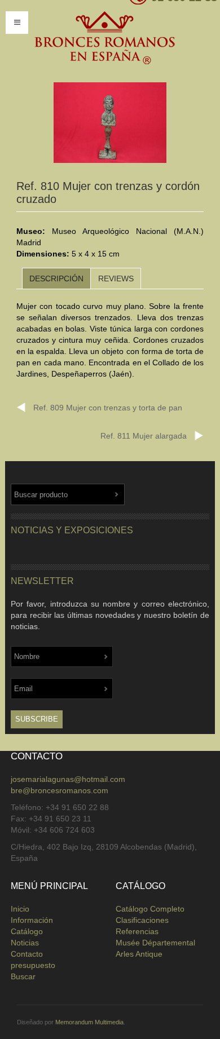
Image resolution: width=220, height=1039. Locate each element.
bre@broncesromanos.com (59, 790)
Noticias (25, 942)
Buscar (23, 976)
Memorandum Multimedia (89, 1022)
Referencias (137, 931)
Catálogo (27, 931)
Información (32, 920)
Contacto (27, 953)
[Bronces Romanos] (104, 38)
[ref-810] (110, 122)
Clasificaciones (142, 920)
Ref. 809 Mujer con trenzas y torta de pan (107, 407)
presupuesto (33, 965)
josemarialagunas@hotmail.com (68, 779)
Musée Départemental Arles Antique (155, 948)
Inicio (20, 908)
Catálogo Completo (150, 908)
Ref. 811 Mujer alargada (143, 435)
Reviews (116, 278)
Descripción (56, 278)
